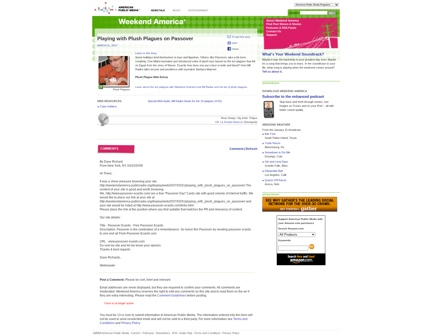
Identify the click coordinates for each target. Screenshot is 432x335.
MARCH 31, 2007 (107, 45)
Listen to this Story (146, 53)
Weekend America (152, 22)
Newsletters (163, 332)
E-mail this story (241, 37)
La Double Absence (231, 122)
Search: (294, 12)
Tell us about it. (272, 71)
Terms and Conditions (207, 332)
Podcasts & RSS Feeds (281, 27)
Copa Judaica (108, 106)
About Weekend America (282, 20)
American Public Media (115, 332)
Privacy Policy (130, 323)
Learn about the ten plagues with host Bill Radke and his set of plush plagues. (191, 87)
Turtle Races (272, 143)
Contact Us (273, 31)
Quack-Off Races (275, 180)
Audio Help (185, 332)
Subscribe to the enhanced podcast (293, 96)
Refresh (251, 149)
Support (271, 34)
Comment (237, 149)
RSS (175, 332)
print (234, 43)
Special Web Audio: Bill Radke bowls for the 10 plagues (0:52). (185, 101)
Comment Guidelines (171, 295)
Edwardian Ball (273, 170)
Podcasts (148, 332)
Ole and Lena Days (276, 161)
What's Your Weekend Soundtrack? (293, 54)
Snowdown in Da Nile (277, 152)
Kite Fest (270, 133)
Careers (136, 332)
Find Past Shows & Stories (283, 24)
